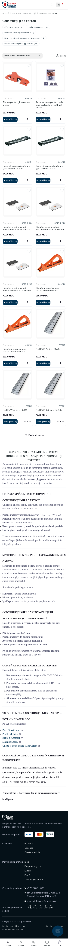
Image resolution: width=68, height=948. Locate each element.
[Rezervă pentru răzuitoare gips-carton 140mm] (50, 141)
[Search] (50, 4)
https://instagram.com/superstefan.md (35, 907)
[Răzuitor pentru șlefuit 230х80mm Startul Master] (17, 202)
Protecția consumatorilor (12, 929)
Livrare (28, 870)
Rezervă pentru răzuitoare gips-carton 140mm (49, 167)
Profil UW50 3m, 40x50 (15, 410)
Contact (29, 847)
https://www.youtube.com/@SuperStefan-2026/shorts (51, 907)
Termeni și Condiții (34, 879)
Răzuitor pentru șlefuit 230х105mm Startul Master (17, 289)
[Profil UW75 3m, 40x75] (50, 324)
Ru (58, 4)
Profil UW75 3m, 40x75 (47, 349)
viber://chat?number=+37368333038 (45, 907)
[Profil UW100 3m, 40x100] (50, 385)
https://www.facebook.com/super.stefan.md (30, 907)
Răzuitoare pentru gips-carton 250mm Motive (48, 289)
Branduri (29, 843)
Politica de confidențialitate (13, 926)
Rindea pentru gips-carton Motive (16, 103)
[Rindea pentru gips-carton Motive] (17, 77)
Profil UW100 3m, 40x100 (49, 410)
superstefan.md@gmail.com (41, 901)
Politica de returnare (54, 926)
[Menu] (63, 4)
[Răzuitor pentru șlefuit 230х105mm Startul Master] (17, 263)
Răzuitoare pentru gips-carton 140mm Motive (15, 350)
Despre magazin (33, 866)
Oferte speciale (32, 852)
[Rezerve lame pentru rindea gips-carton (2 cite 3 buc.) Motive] (50, 77)
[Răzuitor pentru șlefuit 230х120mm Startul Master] (50, 202)
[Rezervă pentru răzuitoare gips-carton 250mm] (17, 141)
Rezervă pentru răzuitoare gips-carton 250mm (16, 167)
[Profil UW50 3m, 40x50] (17, 385)
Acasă (5, 13)
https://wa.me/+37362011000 (40, 907)
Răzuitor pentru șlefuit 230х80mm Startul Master (16, 228)
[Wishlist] (29, 65)
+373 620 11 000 (35, 888)
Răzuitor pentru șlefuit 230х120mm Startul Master (50, 228)
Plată (27, 875)
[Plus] (30, 119)
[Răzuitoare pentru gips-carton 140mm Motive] (17, 324)
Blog (27, 861)
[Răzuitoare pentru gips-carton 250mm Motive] (50, 263)
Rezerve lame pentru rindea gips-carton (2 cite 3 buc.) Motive (50, 105)
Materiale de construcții (24, 13)
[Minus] (24, 119)
